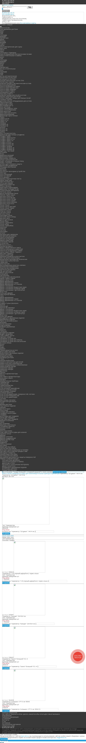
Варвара (3, 36)
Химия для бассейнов (7, 447)
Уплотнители (4, 264)
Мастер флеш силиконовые (10, 258)
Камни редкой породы (8, 366)
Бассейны (3, 445)
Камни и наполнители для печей (11, 362)
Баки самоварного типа (8, 108)
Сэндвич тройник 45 (7, 148)
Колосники (4, 441)
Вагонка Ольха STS (7, 196)
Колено (2, 127)
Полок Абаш (4, 224)
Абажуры (3, 322)
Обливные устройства (8, 338)
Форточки (3, 292)
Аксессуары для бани (7, 352)
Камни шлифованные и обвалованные (13, 365)
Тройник (3, 123)
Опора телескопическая (8, 160)
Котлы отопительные (8, 69)
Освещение (4, 274)
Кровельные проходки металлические (13, 259)
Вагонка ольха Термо (8, 201)
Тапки (2, 359)
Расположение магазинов (11, 724)
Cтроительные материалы (9, 190)
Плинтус (3, 228)
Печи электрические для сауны (11, 47)
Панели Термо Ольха (7, 195)
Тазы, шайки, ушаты (7, 335)
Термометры (4, 382)
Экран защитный (6, 180)
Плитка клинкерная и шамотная (11, 249)
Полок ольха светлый (8, 206)
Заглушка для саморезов (9, 234)
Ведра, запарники (6, 334)
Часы (2, 328)
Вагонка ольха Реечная (8, 202)
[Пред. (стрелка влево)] (1, 742)
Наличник (3, 227)
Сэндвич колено (5, 142)
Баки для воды (5, 107)
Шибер (2, 132)
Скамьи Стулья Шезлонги (9, 303)
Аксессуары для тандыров (9, 416)
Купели (2, 305)
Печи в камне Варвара (8, 89)
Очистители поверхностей (9, 396)
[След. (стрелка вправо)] (3, 742)
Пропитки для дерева (7, 270)
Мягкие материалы (7, 239)
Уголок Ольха (5, 214)
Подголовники (5, 325)
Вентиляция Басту (6, 105)
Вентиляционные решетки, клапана (12, 265)
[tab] (43, 535)
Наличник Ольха (6, 209)
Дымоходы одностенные (9, 116)
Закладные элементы (7, 453)
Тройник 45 (4, 124)
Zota (1, 70)
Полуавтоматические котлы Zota (12, 80)
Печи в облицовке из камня (10, 86)
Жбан (2, 346)
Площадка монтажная (8, 167)
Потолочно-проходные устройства (12, 171)
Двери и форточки (6, 280)
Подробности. (61, 737)
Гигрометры (4, 384)
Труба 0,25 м (4, 119)
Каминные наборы (6, 368)
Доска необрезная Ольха (9, 193)
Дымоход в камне (6, 157)
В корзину (6, 533)
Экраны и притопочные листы (10, 179)
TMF (1, 34)
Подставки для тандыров (9, 419)
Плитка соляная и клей (8, 390)
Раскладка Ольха (6, 215)
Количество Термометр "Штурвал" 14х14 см (18, 531)
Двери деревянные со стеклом (11, 284)
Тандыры (3, 415)
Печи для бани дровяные (11, 460)
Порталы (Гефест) (6, 94)
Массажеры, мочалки (7, 400)
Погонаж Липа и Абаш (8, 217)
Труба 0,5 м (4, 120)
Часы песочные (5, 387)
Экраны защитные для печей (10, 97)
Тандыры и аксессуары (8, 413)
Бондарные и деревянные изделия (12, 318)
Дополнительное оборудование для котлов (16, 101)
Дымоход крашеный (7, 114)
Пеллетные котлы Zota (8, 78)
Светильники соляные (8, 391)
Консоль (3, 168)
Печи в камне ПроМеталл (9, 88)
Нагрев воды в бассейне (8, 454)
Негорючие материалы (8, 236)
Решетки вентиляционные (9, 268)
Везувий (3, 42)
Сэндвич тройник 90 (7, 149)
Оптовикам (6, 723)
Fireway (2, 41)
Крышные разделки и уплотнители (12, 256)
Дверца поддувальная (8, 438)
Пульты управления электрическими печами (16, 54)
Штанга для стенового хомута (11, 164)
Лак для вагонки (6, 271)
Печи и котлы (5, 28)
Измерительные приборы (9, 381)
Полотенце (4, 410)
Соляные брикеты (6, 393)
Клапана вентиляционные (9, 267)
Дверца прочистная (7, 440)
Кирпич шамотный (6, 240)
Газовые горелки (6, 100)
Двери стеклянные (6, 286)
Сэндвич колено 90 (7, 145)
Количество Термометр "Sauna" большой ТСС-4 (19, 666)
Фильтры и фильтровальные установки (14, 450)
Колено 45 (3, 129)
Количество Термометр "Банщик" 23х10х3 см (18, 624)
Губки (2, 403)
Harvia (2, 45)
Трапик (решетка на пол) (9, 350)
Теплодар (3, 35)
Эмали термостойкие (7, 278)
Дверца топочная (6, 437)
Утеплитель (4, 243)
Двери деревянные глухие (9, 283)
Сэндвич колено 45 (7, 143)
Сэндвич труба (5, 136)
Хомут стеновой (6, 163)
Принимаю (4, 739)
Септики (3, 399)
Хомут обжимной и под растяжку (12, 161)
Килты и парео (5, 409)
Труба (2, 117)
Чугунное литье (5, 434)
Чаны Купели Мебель (7, 294)
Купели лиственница (7, 308)
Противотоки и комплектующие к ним (13, 451)
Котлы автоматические (8, 76)
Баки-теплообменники (8, 110)
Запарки (3, 379)
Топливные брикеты (7, 426)
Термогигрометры (6, 385)
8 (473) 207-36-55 (8, 13)
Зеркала (3, 330)
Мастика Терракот (6, 253)
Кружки (2, 349)
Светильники (4, 275)
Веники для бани (6, 404)
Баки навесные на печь (8, 113)
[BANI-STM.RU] (7, 5)
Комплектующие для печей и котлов (13, 95)
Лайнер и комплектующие (9, 459)
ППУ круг (3, 173)
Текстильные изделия (8, 406)
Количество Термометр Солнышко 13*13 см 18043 (20, 709)
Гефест (2, 44)
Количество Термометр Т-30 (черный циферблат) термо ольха (25, 581)
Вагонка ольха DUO (7, 204)
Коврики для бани (6, 356)
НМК (1, 32)
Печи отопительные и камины (11, 56)
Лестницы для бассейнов (9, 456)
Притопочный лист (7, 182)
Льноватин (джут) (6, 246)
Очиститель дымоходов (8, 397)
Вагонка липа (5, 218)
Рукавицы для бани (7, 357)
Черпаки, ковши (5, 337)
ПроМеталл (4, 38)
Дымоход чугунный (7, 155)
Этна (1, 64)
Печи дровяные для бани (9, 29)
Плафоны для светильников (10, 277)
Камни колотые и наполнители (11, 363)
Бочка (2, 344)
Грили (2, 422)
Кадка (2, 347)
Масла (2, 375)
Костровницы (5, 423)
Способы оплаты (39, 714)
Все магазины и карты (28, 23)
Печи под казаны (6, 431)
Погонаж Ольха (5, 192)
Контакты (6, 11)
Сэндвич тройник (6, 146)
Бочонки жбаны (5, 343)
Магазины (5, 4)
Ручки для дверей (6, 293)
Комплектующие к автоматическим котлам (15, 83)
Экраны (2, 372)
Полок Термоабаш (6, 226)
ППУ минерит (5, 177)
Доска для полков (6, 220)
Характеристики (8, 536)
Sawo (2, 51)
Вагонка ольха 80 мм (7, 198)
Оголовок (3, 152)
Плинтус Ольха (5, 211)
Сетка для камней (6, 183)
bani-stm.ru (25, 736)
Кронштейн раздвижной (8, 165)
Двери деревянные (6, 281)
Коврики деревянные (7, 327)
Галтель (3, 230)
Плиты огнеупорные (7, 237)
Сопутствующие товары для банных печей (15, 98)
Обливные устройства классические (13, 341)
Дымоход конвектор (7, 185)
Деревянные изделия (7, 319)
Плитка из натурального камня (11, 250)
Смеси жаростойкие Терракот (11, 252)
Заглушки (3, 170)
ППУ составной (5, 176)
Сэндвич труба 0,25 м (7, 138)
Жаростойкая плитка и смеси (10, 248)
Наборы (3, 407)
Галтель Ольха (5, 212)
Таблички (3, 331)
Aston (2, 31)
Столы (2, 302)
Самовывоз (56, 714)
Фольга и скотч (5, 245)
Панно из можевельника (9, 321)
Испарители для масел (8, 401)
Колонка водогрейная (8, 85)
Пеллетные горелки (7, 82)
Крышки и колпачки (7, 420)
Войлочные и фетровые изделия (11, 353)
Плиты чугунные (6, 444)
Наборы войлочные (7, 360)
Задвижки (3, 442)
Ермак (2, 39)
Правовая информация (10, 717)
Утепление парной (6, 242)
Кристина (3, 48)
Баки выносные (5, 111)
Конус (2, 154)
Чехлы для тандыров (7, 418)
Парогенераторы (6, 102)
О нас (4, 721)
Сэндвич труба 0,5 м (7, 139)
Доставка (48, 714)
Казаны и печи (5, 428)
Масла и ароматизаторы (9, 374)
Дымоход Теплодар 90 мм (9, 189)
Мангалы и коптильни (8, 425)
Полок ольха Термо (7, 208)
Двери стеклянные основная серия (12, 289)
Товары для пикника (7, 412)
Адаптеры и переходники (9, 187)
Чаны (2, 296)
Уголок (2, 233)
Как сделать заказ (26, 714)
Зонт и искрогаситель (8, 133)
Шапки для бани (6, 355)
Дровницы (3, 371)
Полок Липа (4, 221)
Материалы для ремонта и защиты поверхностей (18, 457)
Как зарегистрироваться (11, 714)
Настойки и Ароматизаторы (10, 377)
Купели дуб (4, 306)
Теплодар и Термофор (8, 53)
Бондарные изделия (7, 333)
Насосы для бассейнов (8, 448)
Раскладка (3, 231)
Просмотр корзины (59, 472)
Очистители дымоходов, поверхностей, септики (17, 394)
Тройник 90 (4, 126)
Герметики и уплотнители (9, 261)
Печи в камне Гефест (7, 91)
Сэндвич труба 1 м (6, 141)
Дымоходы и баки (6, 104)
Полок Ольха (4, 205)
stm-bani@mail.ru (8, 2)
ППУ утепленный (6, 174)
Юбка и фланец (5, 186)
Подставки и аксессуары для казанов (13, 432)
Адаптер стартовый (7, 151)
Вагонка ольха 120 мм (8, 199)
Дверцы (2, 435)
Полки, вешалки (5, 324)
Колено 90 (3, 130)
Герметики (4, 262)
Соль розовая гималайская (9, 388)
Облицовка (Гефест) (7, 92)
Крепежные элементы (8, 158)
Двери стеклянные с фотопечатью (12, 290)
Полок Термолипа (6, 223)
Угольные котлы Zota (7, 79)
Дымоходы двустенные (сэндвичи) (12, 135)
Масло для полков (6, 272)
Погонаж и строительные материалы (15, 464)
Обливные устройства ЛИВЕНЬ (11, 340)
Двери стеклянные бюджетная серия (13, 287)
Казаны (2, 429)
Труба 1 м (3, 121)
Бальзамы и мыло (6, 378)
